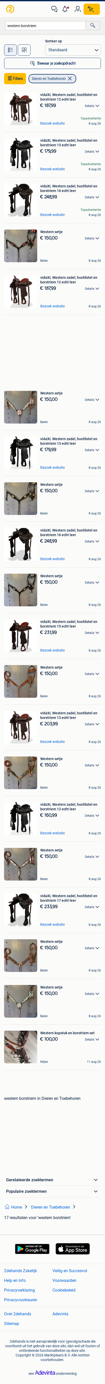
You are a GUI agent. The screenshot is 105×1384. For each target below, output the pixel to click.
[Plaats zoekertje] (92, 9)
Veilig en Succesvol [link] (69, 1270)
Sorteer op (53, 41)
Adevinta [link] (60, 1313)
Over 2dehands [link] (17, 1313)
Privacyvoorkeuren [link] (20, 1299)
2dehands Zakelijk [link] (20, 1270)
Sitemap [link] (11, 1323)
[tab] (10, 50)
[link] (10, 9)
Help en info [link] (15, 1280)
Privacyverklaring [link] (19, 1290)
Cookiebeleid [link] (63, 1290)
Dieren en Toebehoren (49, 79)
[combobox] (45, 25)
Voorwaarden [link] (64, 1280)
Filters (18, 79)
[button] (66, 9)
